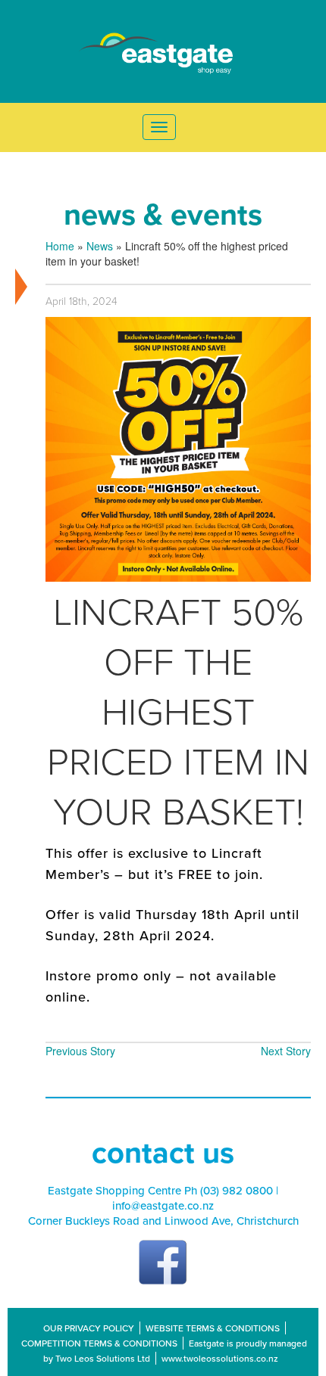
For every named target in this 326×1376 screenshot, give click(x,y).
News (99, 245)
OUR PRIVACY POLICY (88, 1328)
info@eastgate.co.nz (163, 1205)
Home (59, 245)
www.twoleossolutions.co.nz (219, 1358)
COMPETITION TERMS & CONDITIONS (99, 1343)
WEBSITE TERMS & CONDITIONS (213, 1328)
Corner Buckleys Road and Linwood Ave (129, 1220)
